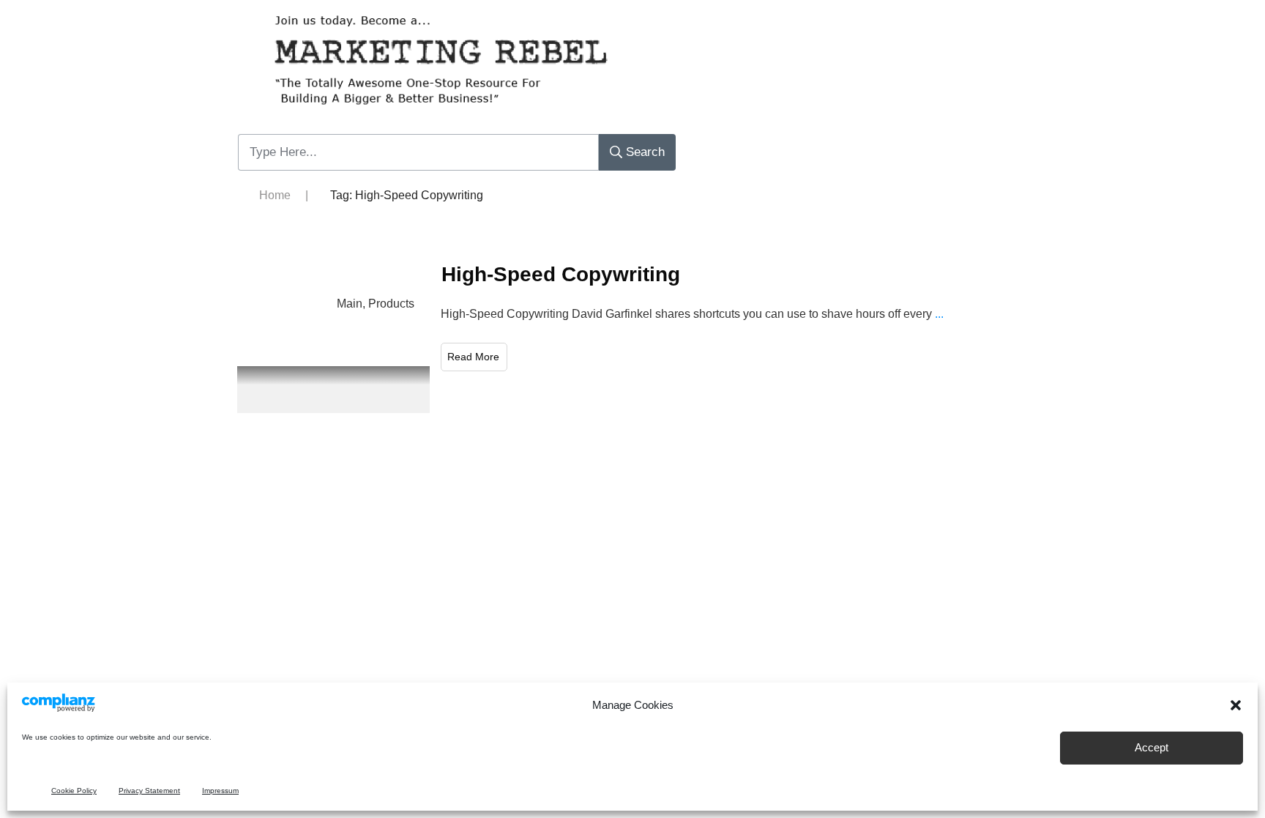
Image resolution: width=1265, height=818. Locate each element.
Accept (1151, 748)
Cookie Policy (74, 791)
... (939, 314)
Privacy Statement (149, 791)
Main (349, 303)
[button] (1235, 705)
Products (391, 303)
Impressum (220, 791)
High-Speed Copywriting (560, 274)
